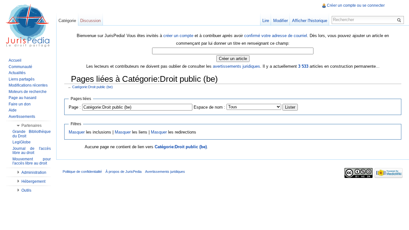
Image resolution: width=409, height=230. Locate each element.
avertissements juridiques (236, 66)
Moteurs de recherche (28, 91)
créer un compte (178, 35)
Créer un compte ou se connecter (356, 5)
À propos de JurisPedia (123, 171)
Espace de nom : (209, 107)
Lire (265, 20)
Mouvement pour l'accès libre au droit (31, 161)
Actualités (17, 73)
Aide (13, 110)
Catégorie (67, 20)
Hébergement (33, 181)
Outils (26, 190)
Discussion (90, 20)
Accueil (15, 60)
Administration (33, 172)
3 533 (303, 66)
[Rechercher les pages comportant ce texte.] (400, 19)
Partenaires (31, 125)
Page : (75, 107)
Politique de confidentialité (82, 171)
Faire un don (20, 104)
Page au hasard (22, 98)
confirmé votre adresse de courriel (275, 35)
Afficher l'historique (309, 20)
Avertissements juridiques (165, 171)
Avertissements (22, 116)
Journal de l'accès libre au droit (31, 150)
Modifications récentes (28, 85)
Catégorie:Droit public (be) (92, 87)
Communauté (20, 67)
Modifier (280, 20)
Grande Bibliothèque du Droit (31, 133)
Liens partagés (22, 79)
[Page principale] (28, 25)
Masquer (77, 132)
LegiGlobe (21, 142)
